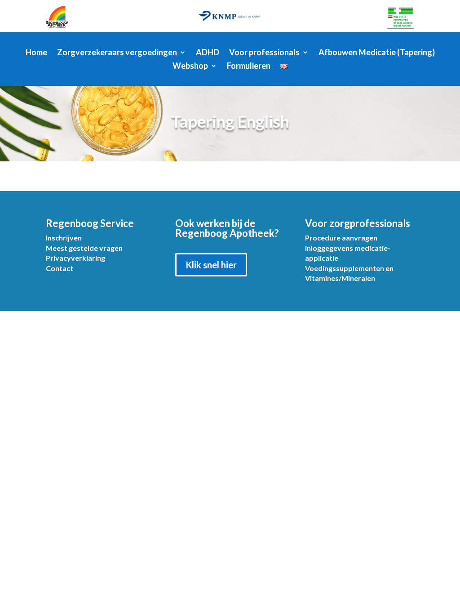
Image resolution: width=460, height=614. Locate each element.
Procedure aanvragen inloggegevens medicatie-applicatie (347, 247)
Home (36, 53)
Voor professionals (264, 53)
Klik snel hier (211, 264)
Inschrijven (64, 237)
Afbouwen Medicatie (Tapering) (376, 53)
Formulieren (248, 66)
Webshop (190, 66)
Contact (59, 268)
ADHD (207, 53)
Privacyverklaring (75, 258)
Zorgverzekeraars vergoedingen (117, 53)
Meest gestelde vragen (84, 248)
